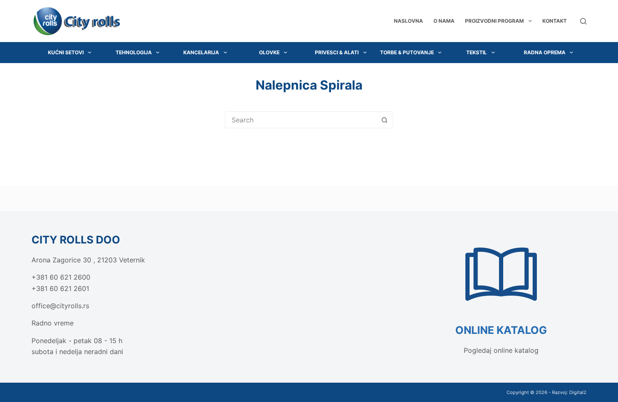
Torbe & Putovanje (407, 52)
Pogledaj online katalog (501, 350)
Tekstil (476, 52)
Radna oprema (544, 52)
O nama (443, 21)
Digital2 (577, 392)
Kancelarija (201, 52)
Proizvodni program (494, 21)
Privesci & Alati (337, 52)
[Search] (583, 21)
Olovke (269, 52)
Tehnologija (134, 52)
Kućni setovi (66, 52)
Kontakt (554, 21)
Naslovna (408, 21)
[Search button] (384, 119)
